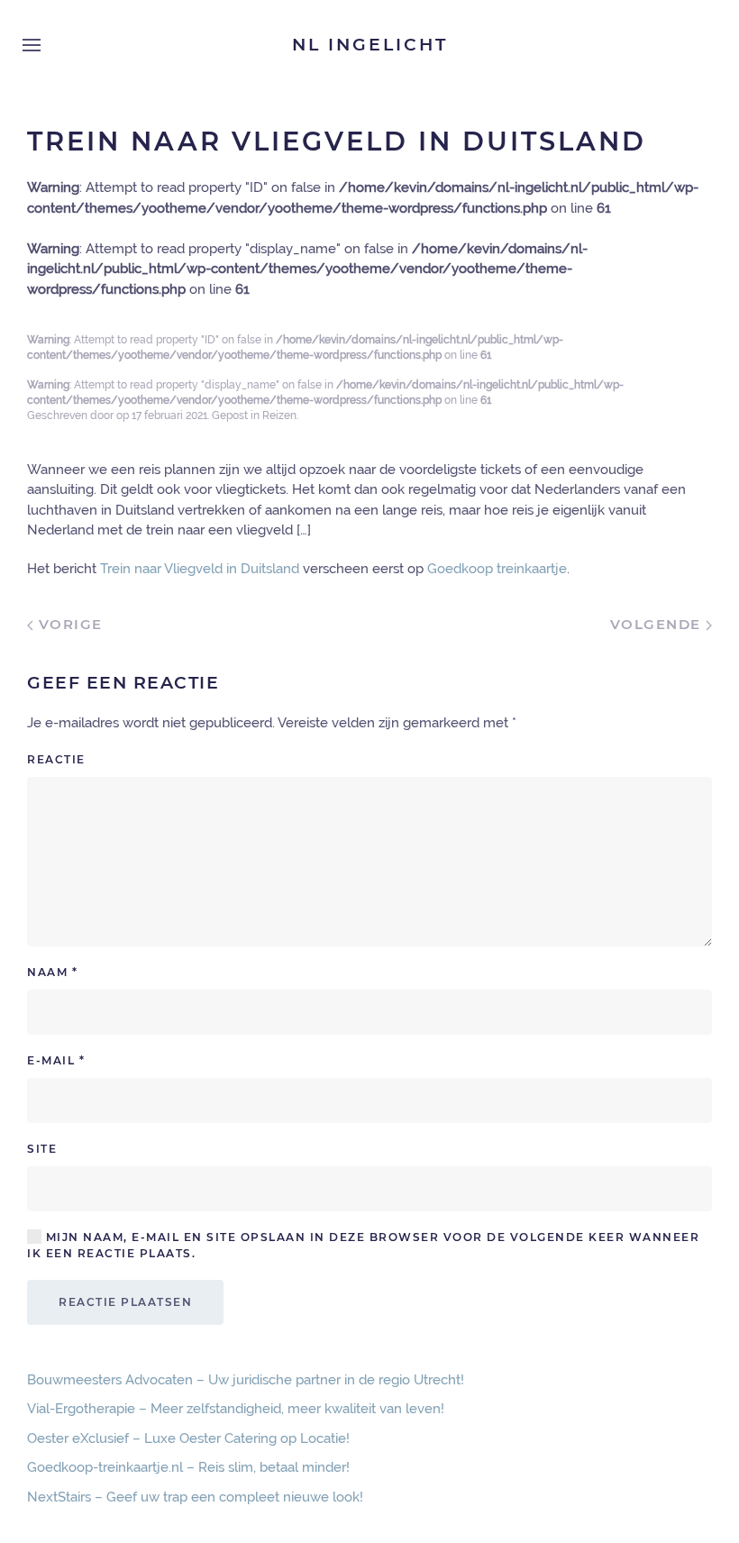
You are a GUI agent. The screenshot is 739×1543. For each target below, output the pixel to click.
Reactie (56, 759)
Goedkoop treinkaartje (497, 569)
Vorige (68, 624)
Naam (52, 972)
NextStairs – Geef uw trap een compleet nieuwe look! (195, 1497)
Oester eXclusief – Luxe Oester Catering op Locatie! (188, 1438)
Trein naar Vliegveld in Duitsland (199, 569)
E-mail (56, 1060)
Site (42, 1148)
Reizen (279, 415)
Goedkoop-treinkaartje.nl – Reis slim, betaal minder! (188, 1467)
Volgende (658, 624)
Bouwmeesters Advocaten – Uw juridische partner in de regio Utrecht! (245, 1380)
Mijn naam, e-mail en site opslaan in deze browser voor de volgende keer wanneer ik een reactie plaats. (363, 1245)
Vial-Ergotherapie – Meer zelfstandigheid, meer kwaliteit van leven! (235, 1409)
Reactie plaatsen (125, 1302)
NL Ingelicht (370, 44)
